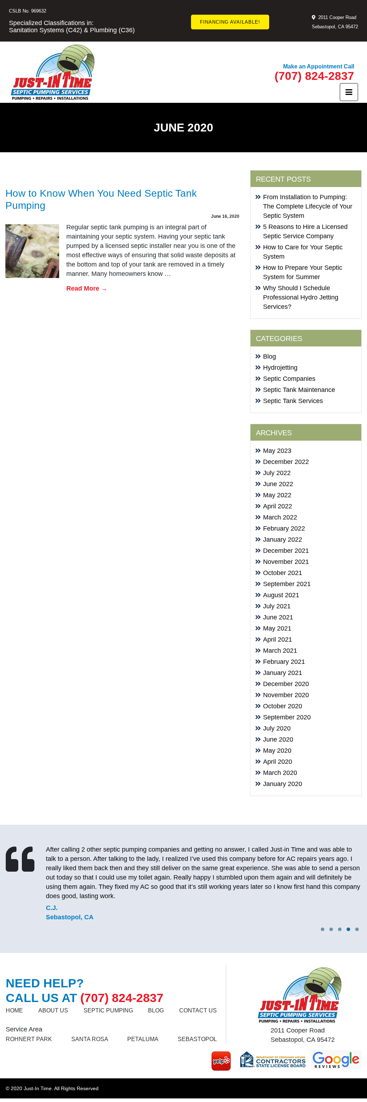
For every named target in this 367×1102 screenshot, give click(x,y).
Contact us (198, 1010)
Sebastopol (197, 1039)
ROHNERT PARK (29, 1039)
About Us (53, 1010)
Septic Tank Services (293, 400)
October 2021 (282, 572)
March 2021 (280, 650)
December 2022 (286, 461)
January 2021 (282, 672)
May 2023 (277, 450)
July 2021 (277, 606)
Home (14, 1010)
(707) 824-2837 (314, 76)
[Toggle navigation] (349, 92)
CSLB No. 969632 (27, 11)
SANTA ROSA (89, 1039)
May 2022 (277, 495)
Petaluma (142, 1039)
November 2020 (286, 695)
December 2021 (286, 550)
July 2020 (277, 728)
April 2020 (277, 761)
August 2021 (281, 595)
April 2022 (277, 506)
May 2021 (277, 628)
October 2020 (282, 706)
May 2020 (277, 750)
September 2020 (287, 717)
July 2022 (277, 472)
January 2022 (282, 539)
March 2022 (280, 517)
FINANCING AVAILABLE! (230, 22)
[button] (357, 929)
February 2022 (284, 528)
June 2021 (278, 617)
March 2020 (280, 772)
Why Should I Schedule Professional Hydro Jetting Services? (300, 297)
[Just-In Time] (53, 72)
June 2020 (278, 739)
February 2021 (284, 661)
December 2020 (286, 683)
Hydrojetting (280, 367)
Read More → (87, 288)
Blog (269, 356)
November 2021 (286, 561)
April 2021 (277, 639)
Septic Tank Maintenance (299, 389)
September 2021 (287, 584)
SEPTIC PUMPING (108, 1010)
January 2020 (282, 783)
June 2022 (278, 484)
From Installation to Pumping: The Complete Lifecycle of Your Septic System (307, 206)
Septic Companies (289, 378)
